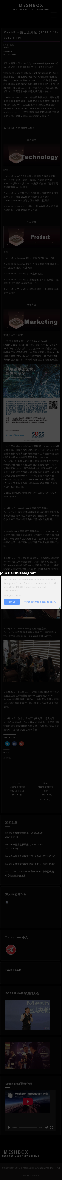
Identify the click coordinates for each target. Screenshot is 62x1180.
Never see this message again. (40, 601)
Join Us (11, 601)
